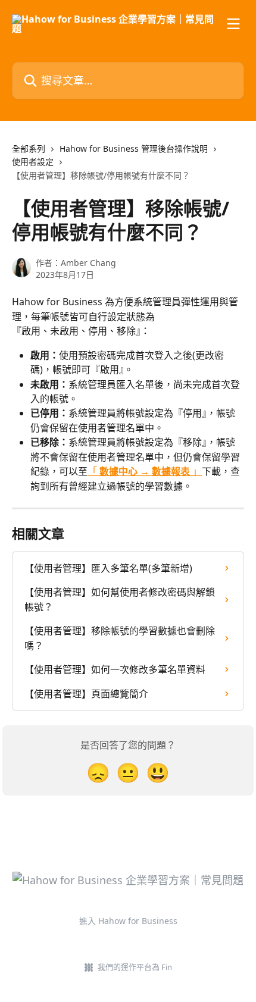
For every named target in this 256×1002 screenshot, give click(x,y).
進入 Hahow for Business (128, 920)
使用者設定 (33, 161)
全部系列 (28, 148)
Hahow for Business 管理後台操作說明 (134, 148)
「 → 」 (145, 471)
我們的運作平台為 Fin (135, 967)
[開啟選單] (233, 24)
